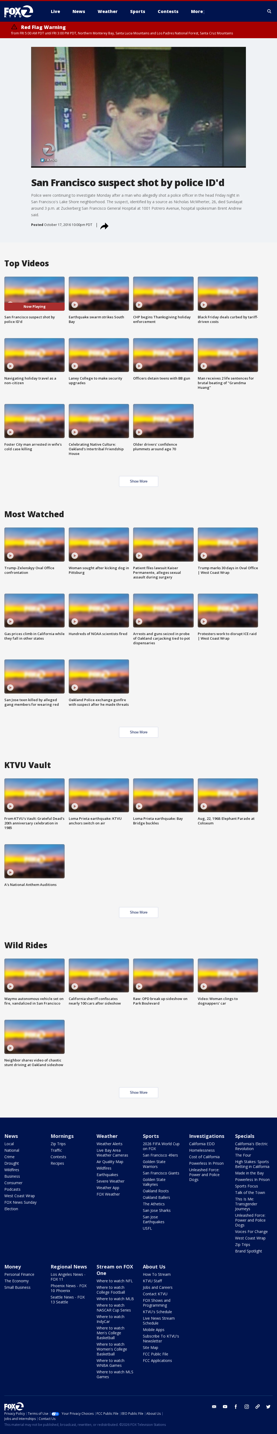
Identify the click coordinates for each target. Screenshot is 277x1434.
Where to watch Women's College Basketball (112, 1349)
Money (12, 1266)
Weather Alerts (110, 1143)
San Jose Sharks (157, 1210)
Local (9, 1143)
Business (12, 1176)
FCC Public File (155, 1354)
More (197, 11)
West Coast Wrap (19, 1195)
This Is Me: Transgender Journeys (246, 1203)
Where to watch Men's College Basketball (110, 1332)
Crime (9, 1156)
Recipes (57, 1163)
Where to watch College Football (111, 1290)
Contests (58, 1156)
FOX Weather (108, 1194)
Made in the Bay (249, 1173)
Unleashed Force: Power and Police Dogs (204, 1174)
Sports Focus (246, 1186)
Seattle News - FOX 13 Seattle (68, 1299)
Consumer (13, 1182)
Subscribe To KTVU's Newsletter (161, 1338)
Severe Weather (110, 1181)
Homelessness (202, 1150)
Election (11, 1208)
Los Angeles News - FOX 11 (68, 1277)
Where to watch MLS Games (115, 1374)
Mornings (62, 1136)
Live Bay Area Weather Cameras (112, 1153)
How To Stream (157, 1274)
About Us (154, 1266)
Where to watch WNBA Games (110, 1363)
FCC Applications (157, 1360)
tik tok (257, 1406)
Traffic (56, 1150)
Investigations (206, 1136)
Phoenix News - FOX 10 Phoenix (69, 1288)
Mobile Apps (153, 1329)
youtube (225, 1406)
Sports (151, 1136)
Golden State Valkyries (154, 1182)
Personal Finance (19, 1274)
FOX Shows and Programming (156, 1303)
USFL (147, 1228)
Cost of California (204, 1156)
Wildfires (11, 1169)
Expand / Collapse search (269, 11)
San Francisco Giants (161, 1173)
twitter (268, 1406)
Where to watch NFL (115, 1280)
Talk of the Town (250, 1192)
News (11, 1136)
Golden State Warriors (154, 1164)
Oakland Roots (156, 1190)
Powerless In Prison (206, 1163)
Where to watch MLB (115, 1298)
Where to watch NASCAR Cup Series (114, 1308)
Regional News (69, 1266)
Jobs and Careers (158, 1287)
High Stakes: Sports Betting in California (252, 1164)
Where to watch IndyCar (110, 1319)
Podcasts (12, 1189)
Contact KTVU (155, 1293)
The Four (243, 1155)
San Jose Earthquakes (153, 1219)
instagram (246, 1406)
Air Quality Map (110, 1161)
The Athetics (154, 1203)
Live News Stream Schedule (159, 1321)
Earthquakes (107, 1174)
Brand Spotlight (248, 1251)
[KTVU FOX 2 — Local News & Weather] (22, 11)
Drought (11, 1163)
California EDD (202, 1143)
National (11, 1150)
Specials (244, 1136)
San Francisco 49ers (160, 1155)
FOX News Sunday (20, 1202)
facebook (236, 1406)
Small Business (17, 1287)
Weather (107, 1136)
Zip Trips (58, 1143)
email (214, 1406)
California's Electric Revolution (251, 1146)
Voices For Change (251, 1231)
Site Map (150, 1347)
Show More (138, 481)
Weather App (108, 1187)
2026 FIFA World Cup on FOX (161, 1146)
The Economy (16, 1280)
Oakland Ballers (156, 1197)
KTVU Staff (152, 1280)
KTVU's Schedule (157, 1311)
